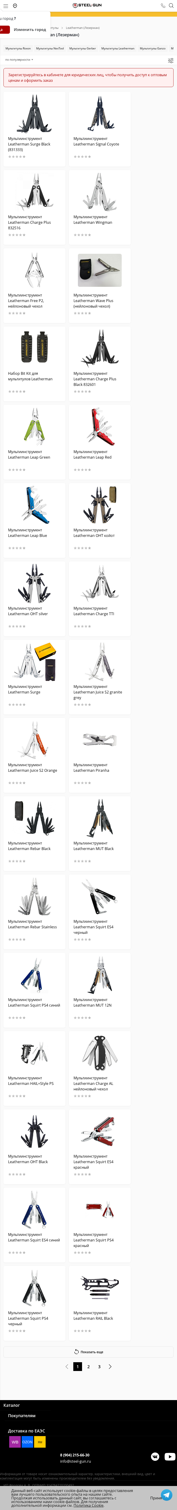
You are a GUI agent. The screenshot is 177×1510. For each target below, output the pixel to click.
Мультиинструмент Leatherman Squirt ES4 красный (93, 1162)
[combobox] (19, 59)
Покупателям (21, 1415)
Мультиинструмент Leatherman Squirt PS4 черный (28, 1318)
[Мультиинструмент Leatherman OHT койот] (100, 505)
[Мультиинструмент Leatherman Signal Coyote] (100, 113)
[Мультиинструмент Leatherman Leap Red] (100, 427)
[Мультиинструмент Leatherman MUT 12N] (100, 975)
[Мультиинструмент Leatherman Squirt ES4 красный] (100, 1131)
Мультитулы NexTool (50, 48)
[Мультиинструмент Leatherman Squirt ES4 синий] (34, 1209)
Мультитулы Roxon (18, 48)
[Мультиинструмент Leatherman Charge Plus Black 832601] (100, 348)
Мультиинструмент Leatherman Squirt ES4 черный (93, 927)
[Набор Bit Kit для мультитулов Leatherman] (34, 348)
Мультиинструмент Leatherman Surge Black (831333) (29, 144)
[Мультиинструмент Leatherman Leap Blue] (34, 505)
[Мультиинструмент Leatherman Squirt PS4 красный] (100, 1209)
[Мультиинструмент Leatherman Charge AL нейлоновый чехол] (100, 1053)
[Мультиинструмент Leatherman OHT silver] (34, 583)
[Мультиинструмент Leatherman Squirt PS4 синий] (34, 975)
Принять (158, 1498)
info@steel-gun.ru (75, 1461)
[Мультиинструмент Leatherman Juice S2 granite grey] (100, 661)
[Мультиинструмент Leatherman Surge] (34, 661)
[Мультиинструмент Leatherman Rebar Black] (34, 818)
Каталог (11, 1405)
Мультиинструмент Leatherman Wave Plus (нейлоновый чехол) (93, 301)
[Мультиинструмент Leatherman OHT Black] (34, 1131)
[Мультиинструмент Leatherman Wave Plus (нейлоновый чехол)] (100, 270)
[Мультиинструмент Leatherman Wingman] (100, 192)
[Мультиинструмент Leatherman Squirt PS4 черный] (34, 1288)
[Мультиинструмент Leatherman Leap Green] (34, 427)
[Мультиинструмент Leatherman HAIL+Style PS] (34, 1053)
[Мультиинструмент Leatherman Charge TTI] (100, 583)
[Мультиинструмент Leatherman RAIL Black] (100, 1288)
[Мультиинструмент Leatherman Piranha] (100, 740)
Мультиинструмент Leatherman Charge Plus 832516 (29, 222)
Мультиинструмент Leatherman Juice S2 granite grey (98, 692)
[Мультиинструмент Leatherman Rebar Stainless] (34, 896)
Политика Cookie (88, 1505)
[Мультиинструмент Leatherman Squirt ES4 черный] (100, 896)
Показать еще (92, 1352)
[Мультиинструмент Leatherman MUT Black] (100, 818)
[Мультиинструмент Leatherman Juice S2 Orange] (34, 740)
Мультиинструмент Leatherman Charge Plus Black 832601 (95, 379)
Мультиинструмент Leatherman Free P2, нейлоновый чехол (26, 301)
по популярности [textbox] (17, 59)
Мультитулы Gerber (82, 48)
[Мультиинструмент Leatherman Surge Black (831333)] (34, 113)
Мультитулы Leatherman (117, 48)
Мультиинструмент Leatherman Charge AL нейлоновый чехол (93, 1083)
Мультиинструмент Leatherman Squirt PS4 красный (94, 1240)
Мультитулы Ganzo (152, 48)
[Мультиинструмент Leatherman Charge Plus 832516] (34, 192)
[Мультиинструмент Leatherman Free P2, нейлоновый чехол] (34, 270)
